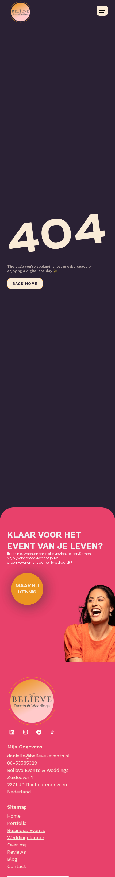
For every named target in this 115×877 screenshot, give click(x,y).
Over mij (16, 844)
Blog (12, 859)
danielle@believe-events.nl (38, 756)
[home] (29, 10)
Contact (16, 866)
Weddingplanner (25, 837)
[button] (102, 11)
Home (14, 816)
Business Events (26, 830)
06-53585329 (22, 763)
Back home (25, 283)
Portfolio (16, 823)
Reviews (16, 852)
